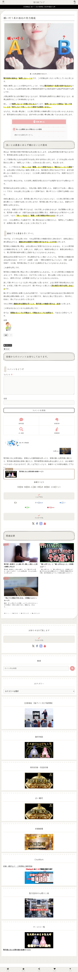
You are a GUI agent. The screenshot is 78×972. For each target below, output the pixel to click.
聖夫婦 (7, 349)
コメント (8, 374)
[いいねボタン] (6, 335)
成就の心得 (8, 345)
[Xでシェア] (12, 650)
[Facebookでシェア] (12, 655)
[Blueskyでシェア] (47, 650)
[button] (72, 668)
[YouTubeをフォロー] (44, 523)
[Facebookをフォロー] (37, 523)
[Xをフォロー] (33, 523)
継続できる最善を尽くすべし (24, 135)
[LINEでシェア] (12, 659)
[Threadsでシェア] (30, 655)
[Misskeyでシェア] (65, 650)
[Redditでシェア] (47, 655)
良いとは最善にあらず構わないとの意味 (29, 129)
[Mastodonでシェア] (30, 650)
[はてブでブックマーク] (65, 655)
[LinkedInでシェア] (47, 659)
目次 (37, 122)
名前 (5, 399)
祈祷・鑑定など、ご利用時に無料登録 (17, 866)
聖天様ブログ (39, 2)
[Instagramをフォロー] (41, 523)
